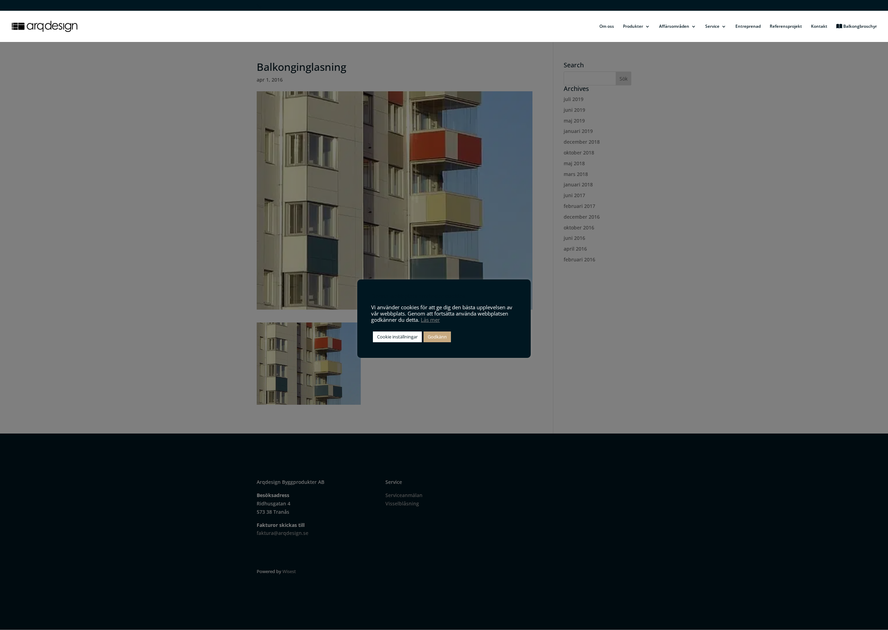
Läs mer (430, 320)
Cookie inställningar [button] (397, 337)
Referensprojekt (786, 26)
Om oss (606, 26)
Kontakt (819, 26)
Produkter (633, 26)
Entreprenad (748, 26)
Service (712, 26)
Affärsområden (674, 26)
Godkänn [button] (437, 337)
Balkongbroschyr (859, 26)
